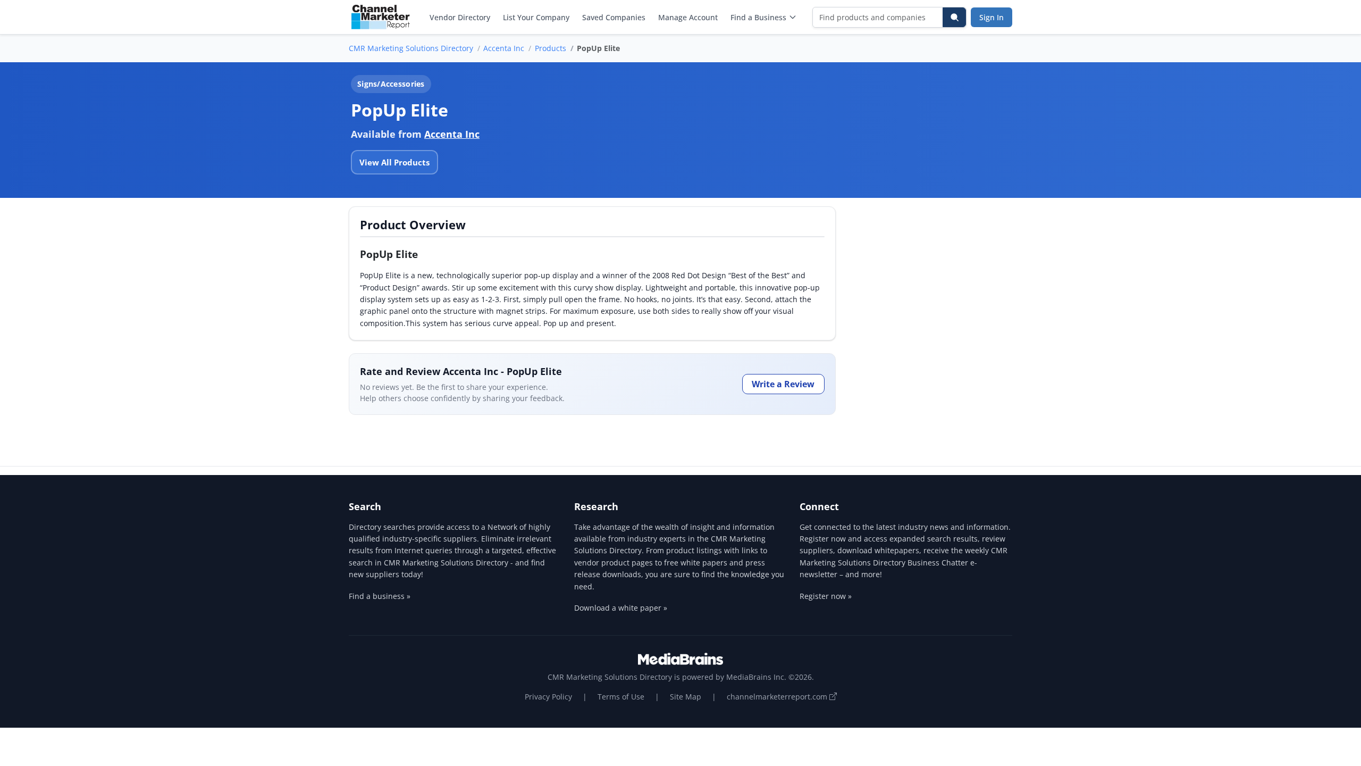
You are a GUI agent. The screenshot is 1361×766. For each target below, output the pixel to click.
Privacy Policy (548, 697)
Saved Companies (613, 17)
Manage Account (688, 17)
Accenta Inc (503, 48)
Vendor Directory (460, 17)
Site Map (685, 697)
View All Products (394, 162)
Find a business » (379, 596)
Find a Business (758, 17)
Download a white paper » (620, 608)
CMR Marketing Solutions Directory (411, 48)
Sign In (991, 17)
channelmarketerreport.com (778, 697)
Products (550, 48)
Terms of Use (621, 697)
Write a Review (783, 384)
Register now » (826, 596)
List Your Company (536, 17)
